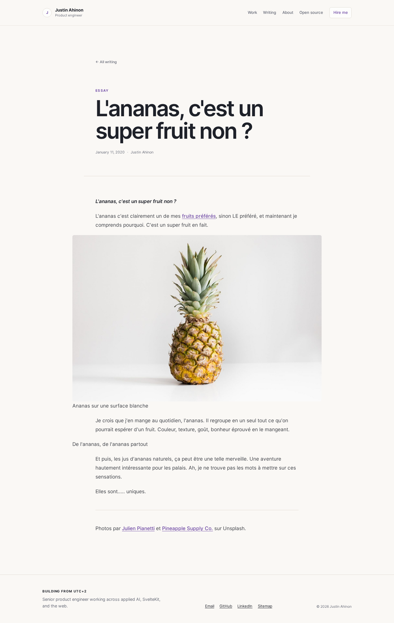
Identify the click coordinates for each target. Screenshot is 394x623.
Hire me (340, 12)
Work (252, 12)
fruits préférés (199, 216)
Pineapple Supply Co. (187, 528)
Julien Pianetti (138, 528)
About (287, 12)
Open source (311, 12)
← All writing (106, 62)
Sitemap (265, 606)
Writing (269, 12)
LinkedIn (244, 606)
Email (209, 606)
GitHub (225, 606)
